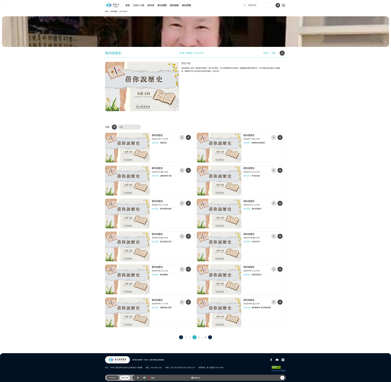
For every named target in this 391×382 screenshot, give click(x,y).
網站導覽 (186, 5)
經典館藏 (174, 5)
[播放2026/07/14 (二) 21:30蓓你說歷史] (182, 203)
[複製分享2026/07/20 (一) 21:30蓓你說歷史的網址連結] (188, 137)
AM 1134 (125, 378)
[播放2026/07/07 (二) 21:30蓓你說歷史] (273, 269)
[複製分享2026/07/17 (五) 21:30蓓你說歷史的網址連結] (280, 137)
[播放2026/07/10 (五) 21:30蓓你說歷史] (182, 236)
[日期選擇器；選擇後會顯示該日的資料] (278, 5)
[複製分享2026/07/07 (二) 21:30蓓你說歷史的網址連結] (280, 269)
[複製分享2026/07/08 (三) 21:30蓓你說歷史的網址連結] (188, 269)
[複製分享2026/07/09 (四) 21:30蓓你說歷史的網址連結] (280, 236)
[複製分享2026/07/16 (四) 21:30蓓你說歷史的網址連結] (188, 170)
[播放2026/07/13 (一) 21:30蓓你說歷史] (273, 203)
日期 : (107, 127)
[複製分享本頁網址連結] (282, 53)
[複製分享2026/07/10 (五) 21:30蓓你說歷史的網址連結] (188, 236)
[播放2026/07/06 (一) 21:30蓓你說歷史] (182, 302)
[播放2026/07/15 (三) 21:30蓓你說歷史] (273, 170)
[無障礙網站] (276, 367)
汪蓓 (273, 53)
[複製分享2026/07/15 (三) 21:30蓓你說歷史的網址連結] (280, 170)
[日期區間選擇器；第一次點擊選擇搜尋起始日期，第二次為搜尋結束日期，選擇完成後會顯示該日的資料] (114, 127)
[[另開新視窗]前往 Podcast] (283, 359)
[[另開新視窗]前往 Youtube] (277, 359)
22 (205, 337)
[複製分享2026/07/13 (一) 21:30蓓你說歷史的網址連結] (280, 203)
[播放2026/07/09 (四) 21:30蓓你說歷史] (273, 236)
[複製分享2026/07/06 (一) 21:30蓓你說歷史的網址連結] (188, 302)
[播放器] (282, 378)
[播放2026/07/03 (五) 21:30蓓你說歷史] (273, 302)
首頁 (127, 5)
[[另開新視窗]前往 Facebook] (271, 359)
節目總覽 (162, 5)
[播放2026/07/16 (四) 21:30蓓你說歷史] (182, 170)
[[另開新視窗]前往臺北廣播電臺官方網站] (117, 359)
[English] (283, 5)
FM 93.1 (113, 378)
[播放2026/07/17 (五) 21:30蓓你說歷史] (273, 137)
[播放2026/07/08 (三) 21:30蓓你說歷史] (182, 269)
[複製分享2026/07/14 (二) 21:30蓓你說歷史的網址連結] (188, 203)
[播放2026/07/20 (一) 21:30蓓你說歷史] (182, 137)
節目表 (151, 5)
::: (0, 1)
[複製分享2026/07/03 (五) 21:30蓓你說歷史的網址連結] (280, 302)
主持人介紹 (138, 5)
